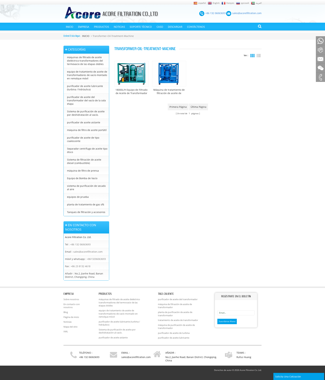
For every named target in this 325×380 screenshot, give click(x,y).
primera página (178, 106)
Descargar (175, 26)
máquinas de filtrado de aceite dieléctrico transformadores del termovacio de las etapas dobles (85, 61)
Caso (160, 26)
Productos (101, 26)
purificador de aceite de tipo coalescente (83, 139)
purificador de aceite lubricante (173, 337)
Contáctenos (196, 26)
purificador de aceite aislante (83, 122)
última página (198, 106)
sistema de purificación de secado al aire (86, 187)
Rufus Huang (243, 357)
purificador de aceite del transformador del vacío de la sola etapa (86, 100)
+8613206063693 (96, 259)
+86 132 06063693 (80, 244)
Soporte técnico (141, 26)
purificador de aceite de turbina (174, 332)
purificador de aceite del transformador (178, 299)
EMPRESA (83, 26)
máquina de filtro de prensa (83, 170)
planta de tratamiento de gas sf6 (85, 204)
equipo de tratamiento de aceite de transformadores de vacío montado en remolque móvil (87, 75)
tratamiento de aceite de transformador (178, 320)
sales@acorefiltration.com (88, 251)
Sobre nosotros (71, 299)
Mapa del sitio (70, 326)
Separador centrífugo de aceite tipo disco (87, 150)
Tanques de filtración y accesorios (86, 212)
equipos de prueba (78, 196)
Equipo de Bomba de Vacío (82, 178)
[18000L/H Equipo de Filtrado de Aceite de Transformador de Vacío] (131, 73)
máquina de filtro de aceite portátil (87, 130)
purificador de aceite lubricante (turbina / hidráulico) (85, 87)
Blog (65, 312)
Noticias (119, 26)
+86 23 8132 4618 (80, 266)
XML (65, 331)
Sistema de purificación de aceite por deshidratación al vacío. (86, 113)
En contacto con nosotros (71, 306)
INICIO (69, 26)
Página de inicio (71, 317)
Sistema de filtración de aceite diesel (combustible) (84, 161)
